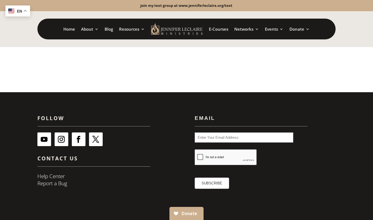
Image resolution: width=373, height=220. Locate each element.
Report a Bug (52, 183)
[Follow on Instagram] (61, 139)
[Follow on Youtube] (44, 139)
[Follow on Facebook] (78, 139)
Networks (243, 29)
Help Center (51, 176)
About (87, 29)
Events (271, 29)
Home (69, 29)
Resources (129, 29)
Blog (109, 29)
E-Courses (218, 29)
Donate (296, 29)
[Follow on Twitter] (96, 139)
